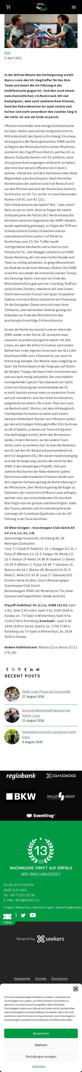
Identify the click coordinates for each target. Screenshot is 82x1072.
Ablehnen (41, 1045)
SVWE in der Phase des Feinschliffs (46, 691)
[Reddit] (37, 669)
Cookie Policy (39, 1066)
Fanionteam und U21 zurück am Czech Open (49, 734)
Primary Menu (74, 7)
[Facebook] (7, 669)
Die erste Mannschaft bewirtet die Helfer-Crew (46, 713)
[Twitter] (13, 669)
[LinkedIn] (31, 669)
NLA (7, 53)
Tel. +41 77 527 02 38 (19, 895)
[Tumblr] (25, 669)
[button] (76, 989)
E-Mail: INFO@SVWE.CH (21, 900)
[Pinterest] (19, 669)
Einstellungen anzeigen (41, 1057)
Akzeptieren (41, 1033)
